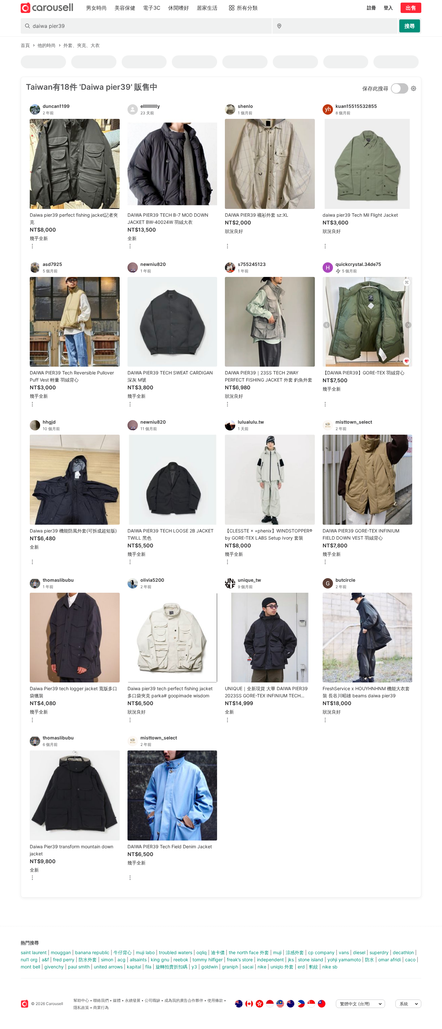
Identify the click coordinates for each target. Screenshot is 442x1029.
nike (262, 966)
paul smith (79, 966)
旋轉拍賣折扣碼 (171, 966)
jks (291, 959)
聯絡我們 (101, 1000)
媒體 (117, 1000)
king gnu (160, 959)
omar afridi (389, 959)
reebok (180, 959)
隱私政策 (81, 1007)
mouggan (61, 952)
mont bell (30, 966)
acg (121, 959)
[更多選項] (32, 247)
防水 (369, 959)
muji (277, 952)
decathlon (403, 952)
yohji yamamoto (344, 959)
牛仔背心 (123, 952)
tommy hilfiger (208, 959)
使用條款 (215, 1000)
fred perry (63, 959)
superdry (379, 952)
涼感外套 (295, 952)
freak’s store (240, 959)
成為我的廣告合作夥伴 (183, 1000)
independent (270, 959)
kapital (134, 966)
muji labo (145, 952)
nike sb (329, 966)
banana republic (92, 952)
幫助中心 (81, 1000)
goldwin (209, 966)
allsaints (138, 959)
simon (107, 959)
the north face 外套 (249, 952)
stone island (310, 959)
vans (344, 952)
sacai (247, 966)
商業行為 (101, 1007)
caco (410, 959)
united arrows (108, 966)
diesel (359, 952)
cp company (321, 952)
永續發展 (132, 1000)
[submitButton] (409, 25)
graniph (230, 966)
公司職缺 (152, 1000)
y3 (194, 966)
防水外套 (88, 959)
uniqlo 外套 (282, 966)
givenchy (54, 966)
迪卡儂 (218, 952)
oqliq (201, 952)
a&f (45, 959)
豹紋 (313, 966)
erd (301, 966)
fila (148, 966)
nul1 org (29, 959)
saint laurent (34, 952)
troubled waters (175, 952)
